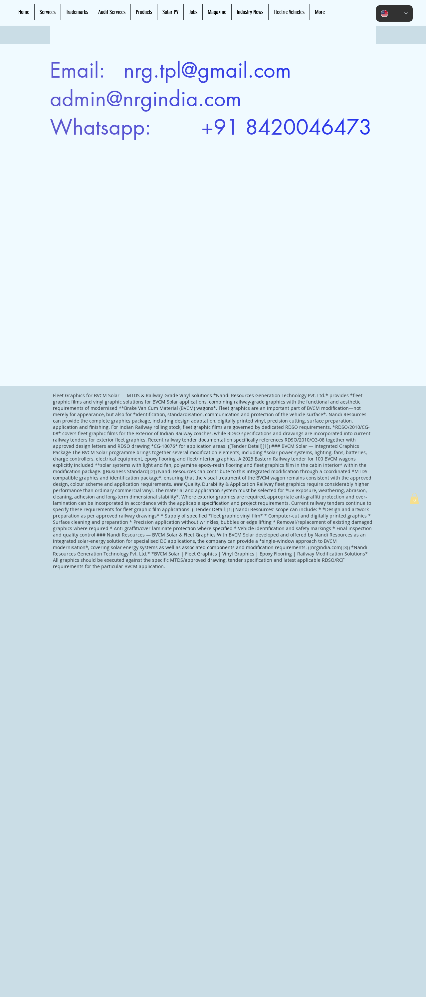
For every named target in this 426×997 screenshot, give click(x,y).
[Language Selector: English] (394, 13)
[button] (414, 498)
